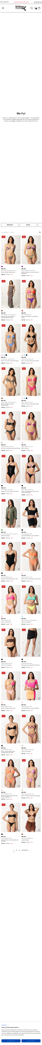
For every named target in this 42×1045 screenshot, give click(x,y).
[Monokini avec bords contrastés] (11, 468)
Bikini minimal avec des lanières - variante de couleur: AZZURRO (24, 355)
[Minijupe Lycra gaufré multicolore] (31, 642)
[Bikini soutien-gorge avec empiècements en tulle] (11, 728)
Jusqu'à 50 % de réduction (21, 2)
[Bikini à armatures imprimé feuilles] (11, 425)
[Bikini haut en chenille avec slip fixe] (31, 556)
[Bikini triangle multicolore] (11, 685)
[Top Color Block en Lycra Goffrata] (31, 513)
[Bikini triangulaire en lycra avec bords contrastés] (31, 468)
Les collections (5, 232)
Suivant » (25, 850)
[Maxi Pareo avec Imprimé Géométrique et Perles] (11, 293)
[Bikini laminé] (31, 425)
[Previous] (3, 250)
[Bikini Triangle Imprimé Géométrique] (11, 381)
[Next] (19, 250)
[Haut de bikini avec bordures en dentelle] (11, 817)
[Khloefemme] (21, 8)
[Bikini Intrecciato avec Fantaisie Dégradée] (31, 249)
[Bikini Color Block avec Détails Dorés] (31, 293)
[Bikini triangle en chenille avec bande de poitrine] (11, 773)
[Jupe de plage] (31, 817)
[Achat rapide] (19, 262)
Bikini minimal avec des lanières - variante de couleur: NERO (6, 355)
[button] (5, 1025)
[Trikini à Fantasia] (31, 728)
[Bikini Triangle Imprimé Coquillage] (31, 773)
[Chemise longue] (11, 513)
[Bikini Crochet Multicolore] (11, 249)
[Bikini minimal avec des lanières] (11, 338)
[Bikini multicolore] (11, 599)
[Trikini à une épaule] (11, 642)
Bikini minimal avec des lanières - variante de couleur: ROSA (2, 355)
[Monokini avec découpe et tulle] (11, 556)
